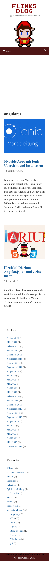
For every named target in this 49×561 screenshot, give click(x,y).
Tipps (9, 497)
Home (7, 554)
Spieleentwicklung (15, 489)
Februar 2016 (13, 396)
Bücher (10, 476)
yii (11, 543)
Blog (13, 554)
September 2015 (14, 417)
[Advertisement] (24, 81)
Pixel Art (14, 493)
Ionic (12, 522)
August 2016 (13, 371)
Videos (10, 501)
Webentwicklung (14, 510)
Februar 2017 (13, 346)
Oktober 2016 (13, 363)
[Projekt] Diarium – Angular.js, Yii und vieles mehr (22, 272)
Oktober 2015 (13, 413)
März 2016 (12, 392)
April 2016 (12, 388)
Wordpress (15, 539)
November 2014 (14, 446)
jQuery (13, 526)
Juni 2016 (11, 379)
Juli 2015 (11, 425)
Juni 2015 (11, 429)
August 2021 (13, 338)
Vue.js (13, 535)
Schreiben (11, 485)
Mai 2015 (11, 434)
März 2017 (12, 342)
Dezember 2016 (14, 354)
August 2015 (13, 421)
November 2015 (14, 409)
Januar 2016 (12, 400)
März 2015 (12, 442)
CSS (12, 518)
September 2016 (14, 367)
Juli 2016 (11, 375)
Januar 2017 (12, 350)
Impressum (39, 554)
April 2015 (12, 438)
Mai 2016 (11, 384)
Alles (9, 468)
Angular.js (15, 514)
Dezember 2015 (14, 404)
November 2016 (14, 359)
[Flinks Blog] (24, 33)
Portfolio (29, 554)
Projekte (11, 481)
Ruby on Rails (17, 531)
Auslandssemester (15, 472)
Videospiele (12, 506)
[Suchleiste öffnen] (45, 50)
